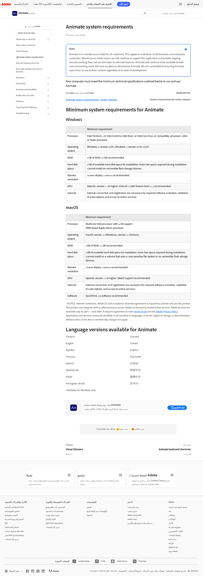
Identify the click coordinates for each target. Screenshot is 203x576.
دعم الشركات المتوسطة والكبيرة (140, 523)
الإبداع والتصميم (20, 4)
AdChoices (194, 571)
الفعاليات (172, 519)
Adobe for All (173, 547)
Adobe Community (134, 515)
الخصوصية (122, 571)
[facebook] (27, 571)
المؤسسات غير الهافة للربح (97, 511)
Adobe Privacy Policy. (167, 312)
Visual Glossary (22, 51)
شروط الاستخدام (135, 571)
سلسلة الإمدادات (175, 535)
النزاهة (171, 543)
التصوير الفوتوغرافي (12, 511)
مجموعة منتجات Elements (14, 531)
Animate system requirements (30, 57)
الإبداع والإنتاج (51, 519)
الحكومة (90, 515)
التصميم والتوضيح (11, 515)
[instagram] (32, 571)
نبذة (170, 511)
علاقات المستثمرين (176, 531)
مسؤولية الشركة (175, 527)
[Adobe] (6, 4)
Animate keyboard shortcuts (27, 63)
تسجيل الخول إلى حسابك (178, 507)
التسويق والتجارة (74, 4)
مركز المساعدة (133, 507)
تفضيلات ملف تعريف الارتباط (153, 571)
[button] (180, 4)
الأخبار (171, 523)
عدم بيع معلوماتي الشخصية (176, 571)
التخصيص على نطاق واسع (55, 507)
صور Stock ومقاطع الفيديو (14, 535)
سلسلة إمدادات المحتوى (54, 511)
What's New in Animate (25, 45)
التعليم (89, 507)
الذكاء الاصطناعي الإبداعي (14, 507)
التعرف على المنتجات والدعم (99, 4)
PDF (6, 523)
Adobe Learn (132, 519)
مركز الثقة (172, 539)
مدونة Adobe (173, 551)
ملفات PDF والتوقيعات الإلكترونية (47, 4)
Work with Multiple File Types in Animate (29, 71)
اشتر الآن (123, 4)
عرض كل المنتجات (12, 539)
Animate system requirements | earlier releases (91, 100)
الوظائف (172, 515)
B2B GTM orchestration (54, 523)
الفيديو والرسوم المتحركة (14, 519)
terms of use (140, 312)
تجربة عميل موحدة (52, 515)
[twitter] (37, 571)
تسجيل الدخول (193, 4)
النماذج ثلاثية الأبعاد (11, 527)
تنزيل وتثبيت (132, 511)
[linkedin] (43, 571)
